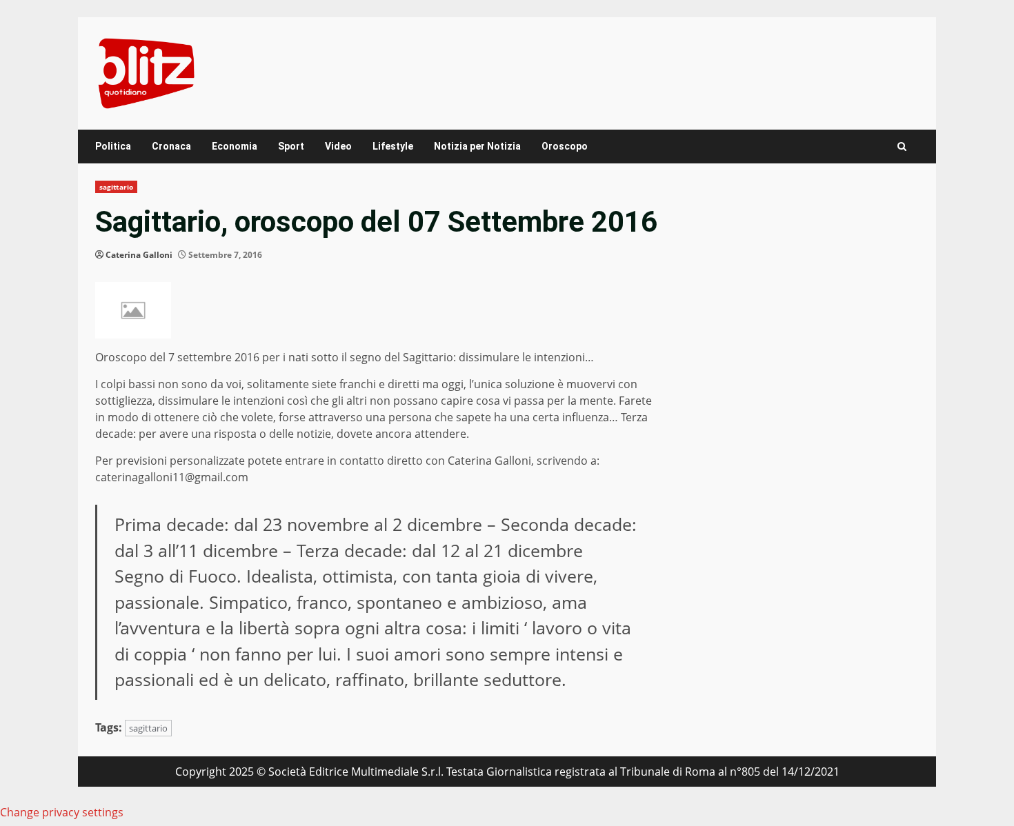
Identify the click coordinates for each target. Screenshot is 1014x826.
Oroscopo (564, 146)
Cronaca (171, 146)
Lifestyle (392, 146)
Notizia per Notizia (477, 146)
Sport (291, 146)
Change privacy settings (61, 812)
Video (338, 146)
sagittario (116, 187)
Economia (234, 146)
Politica (113, 146)
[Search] (901, 146)
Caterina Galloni (139, 255)
